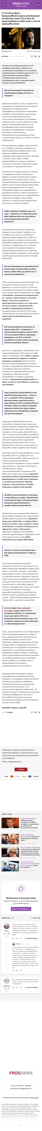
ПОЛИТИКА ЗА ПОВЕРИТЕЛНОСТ (21, 1089)
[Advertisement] (21, 1032)
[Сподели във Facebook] (35, 56)
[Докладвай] (21, 938)
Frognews (9, 712)
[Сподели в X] (39, 56)
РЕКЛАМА (28, 1086)
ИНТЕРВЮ (5, 56)
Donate (21, 769)
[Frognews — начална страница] (21, 1073)
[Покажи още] (21, 1126)
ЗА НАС (13, 1086)
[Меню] (38, 5)
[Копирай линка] (31, 56)
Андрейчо (6, 986)
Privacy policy (34, 1098)
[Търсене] (4, 5)
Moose (6, 931)
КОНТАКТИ (20, 1086)
